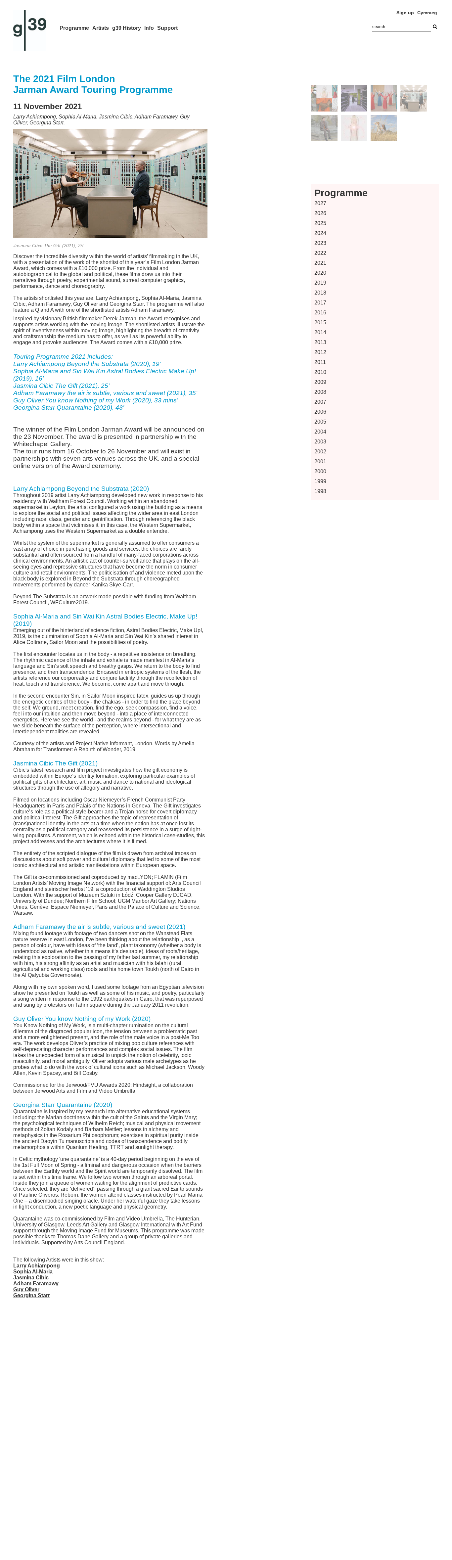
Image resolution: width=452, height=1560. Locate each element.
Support (167, 28)
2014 (320, 332)
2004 (320, 432)
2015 (320, 322)
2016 (320, 312)
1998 (320, 491)
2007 (320, 402)
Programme (74, 28)
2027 (320, 203)
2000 (320, 471)
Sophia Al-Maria (33, 1271)
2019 (320, 283)
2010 (320, 372)
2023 (320, 243)
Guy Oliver (26, 1289)
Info (149, 28)
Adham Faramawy (36, 1283)
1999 (320, 481)
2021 (320, 263)
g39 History (126, 28)
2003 (320, 441)
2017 (320, 302)
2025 (320, 223)
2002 (320, 451)
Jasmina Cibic (31, 1277)
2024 (320, 233)
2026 (320, 213)
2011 (320, 362)
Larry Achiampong (36, 1265)
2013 (320, 342)
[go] (435, 26)
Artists (100, 28)
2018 (320, 293)
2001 (320, 461)
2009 (320, 382)
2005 (320, 422)
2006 (320, 412)
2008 (320, 392)
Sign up (405, 12)
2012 (320, 352)
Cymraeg (427, 12)
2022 (320, 253)
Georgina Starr (31, 1295)
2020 (320, 273)
